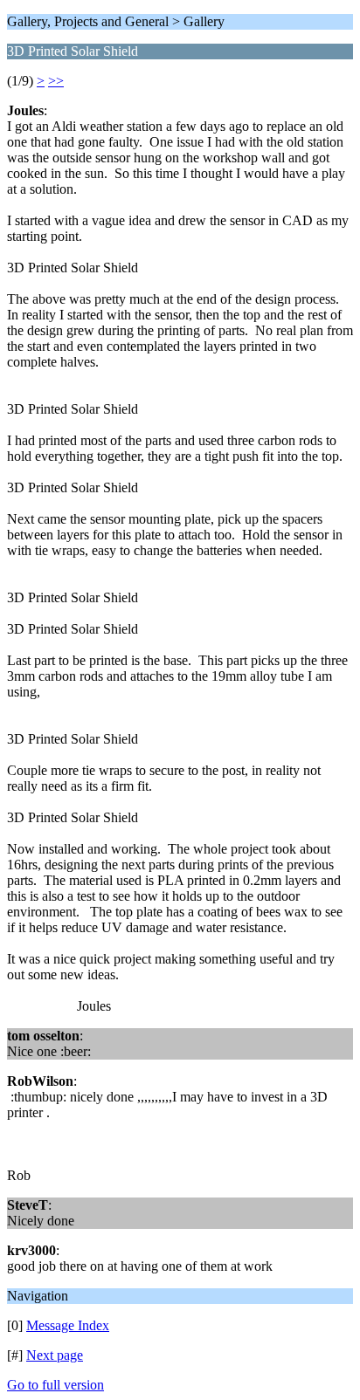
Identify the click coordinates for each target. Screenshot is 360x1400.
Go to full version (55, 1384)
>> (56, 80)
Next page (54, 1355)
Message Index (67, 1325)
